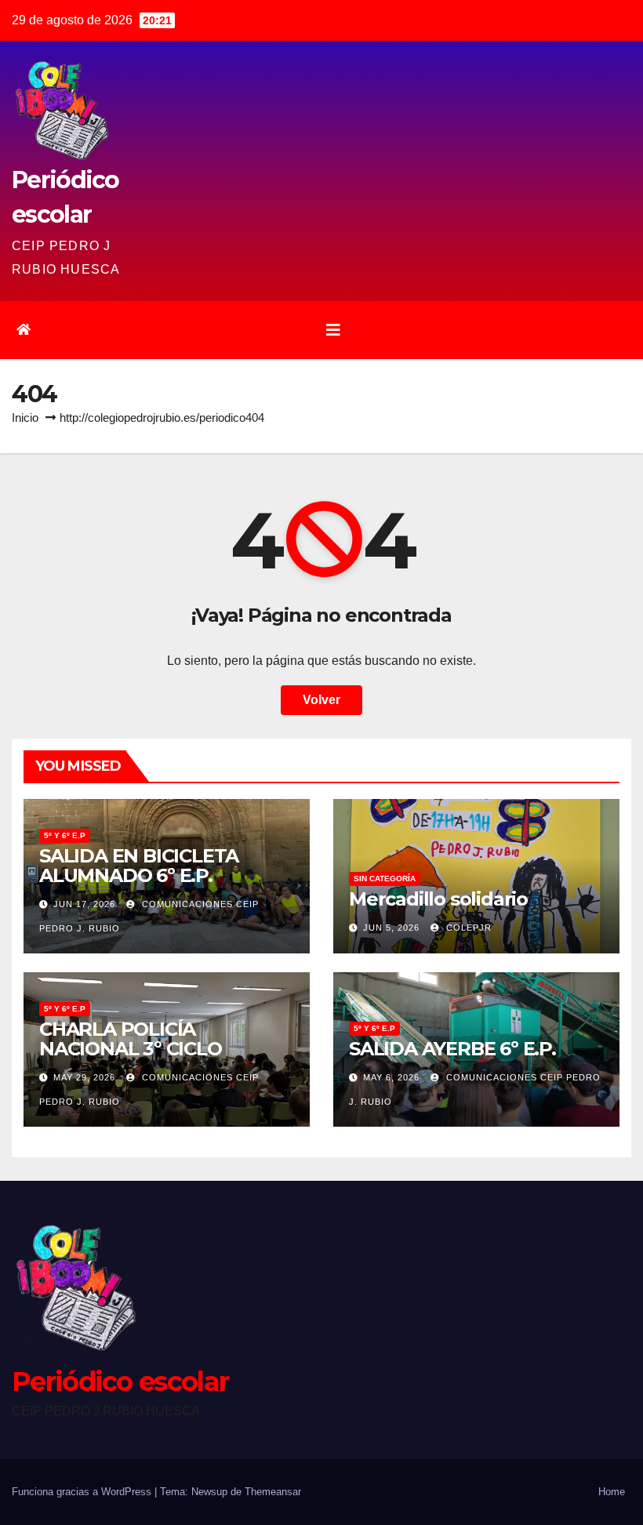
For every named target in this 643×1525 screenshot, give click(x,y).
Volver (321, 699)
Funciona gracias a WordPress (83, 1492)
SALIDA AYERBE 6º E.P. (452, 1048)
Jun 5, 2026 (391, 927)
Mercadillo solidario (438, 899)
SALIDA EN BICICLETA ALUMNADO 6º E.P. (138, 865)
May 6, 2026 (391, 1077)
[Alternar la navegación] (333, 330)
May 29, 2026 (84, 1077)
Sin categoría (385, 878)
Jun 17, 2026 (84, 904)
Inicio (25, 417)
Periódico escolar (120, 1381)
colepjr (467, 927)
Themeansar (273, 1492)
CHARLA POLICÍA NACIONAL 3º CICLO (130, 1039)
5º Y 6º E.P (64, 835)
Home (611, 1492)
